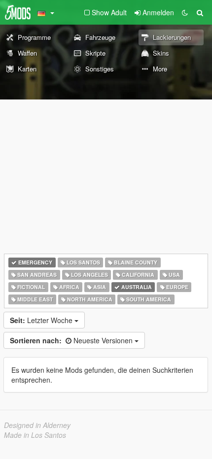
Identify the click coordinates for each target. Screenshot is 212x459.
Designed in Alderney (37, 425)
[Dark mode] (185, 12)
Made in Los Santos (35, 435)
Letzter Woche (42, 320)
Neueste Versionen (72, 340)
